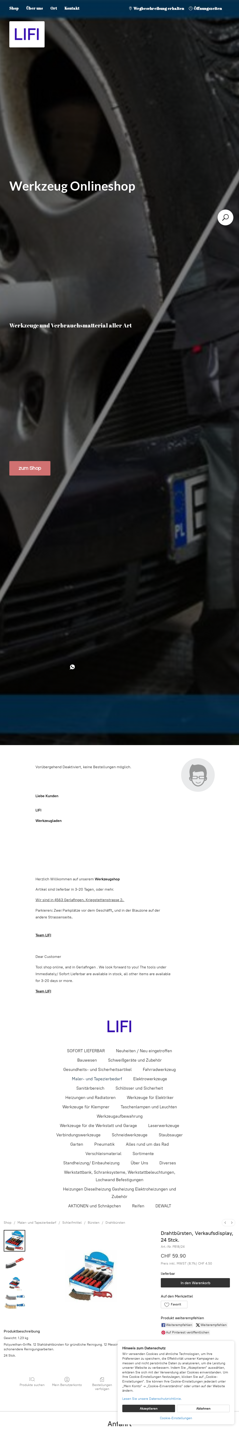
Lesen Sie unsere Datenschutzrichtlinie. (152, 1399)
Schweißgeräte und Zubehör (135, 1060)
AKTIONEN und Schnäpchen (94, 1206)
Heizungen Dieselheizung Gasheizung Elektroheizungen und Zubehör (119, 1193)
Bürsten (93, 1223)
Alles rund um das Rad (147, 1144)
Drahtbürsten (115, 1223)
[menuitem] (225, 1222)
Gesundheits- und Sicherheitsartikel (97, 1069)
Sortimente (143, 1153)
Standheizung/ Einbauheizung (91, 1163)
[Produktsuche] (225, 217)
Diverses (167, 1163)
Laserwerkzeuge (163, 1125)
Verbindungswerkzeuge (78, 1135)
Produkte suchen (32, 1385)
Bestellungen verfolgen (102, 1387)
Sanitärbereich (90, 1088)
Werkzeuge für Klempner (85, 1106)
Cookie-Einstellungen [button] (176, 1418)
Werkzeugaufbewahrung (120, 1116)
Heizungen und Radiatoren (90, 1097)
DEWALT (163, 1206)
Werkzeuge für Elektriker (150, 1097)
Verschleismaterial (103, 1153)
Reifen (138, 1206)
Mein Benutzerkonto (67, 1385)
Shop (14, 8)
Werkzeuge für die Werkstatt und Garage (98, 1125)
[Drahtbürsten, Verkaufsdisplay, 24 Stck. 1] (14, 1264)
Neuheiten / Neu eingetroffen (144, 1050)
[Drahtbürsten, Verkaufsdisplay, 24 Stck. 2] (14, 1283)
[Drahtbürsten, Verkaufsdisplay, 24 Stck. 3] (14, 1303)
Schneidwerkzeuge (130, 1135)
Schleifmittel (72, 1223)
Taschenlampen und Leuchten (149, 1106)
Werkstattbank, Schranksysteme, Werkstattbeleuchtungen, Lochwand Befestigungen (119, 1176)
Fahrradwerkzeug (159, 1069)
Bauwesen (87, 1060)
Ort (53, 8)
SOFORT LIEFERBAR (86, 1050)
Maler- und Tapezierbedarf (97, 1078)
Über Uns (139, 1163)
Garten (76, 1144)
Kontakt (72, 8)
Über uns (34, 8)
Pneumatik (104, 1144)
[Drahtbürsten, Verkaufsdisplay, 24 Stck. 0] (14, 1240)
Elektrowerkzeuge (150, 1078)
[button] (174, 1304)
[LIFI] (119, 1026)
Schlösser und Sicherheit (139, 1088)
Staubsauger (171, 1135)
